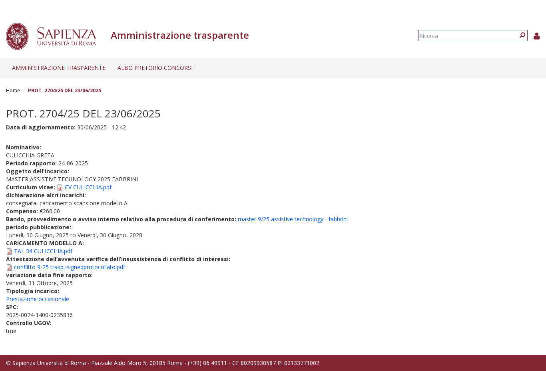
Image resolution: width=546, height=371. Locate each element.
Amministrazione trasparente (59, 67)
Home (13, 90)
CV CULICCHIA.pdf (88, 187)
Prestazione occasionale (37, 299)
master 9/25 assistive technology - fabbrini (293, 219)
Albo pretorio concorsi (155, 67)
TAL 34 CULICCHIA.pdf (43, 251)
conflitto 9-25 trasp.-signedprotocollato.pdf (69, 267)
